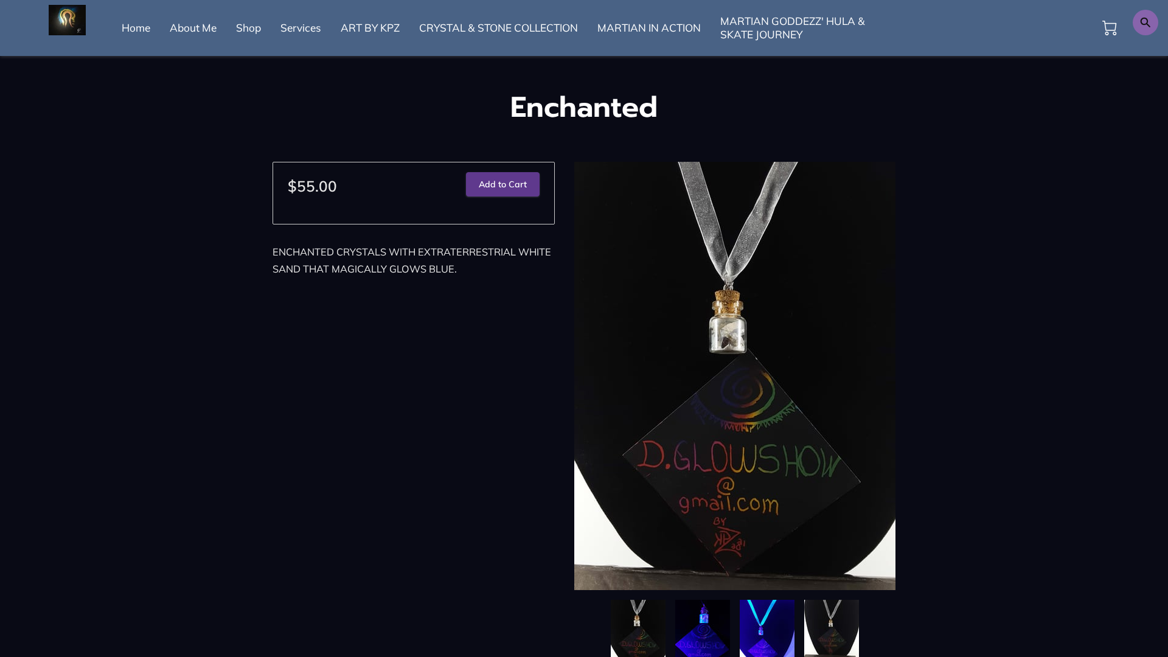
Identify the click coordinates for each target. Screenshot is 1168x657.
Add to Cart (503, 184)
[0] (1109, 28)
